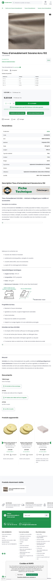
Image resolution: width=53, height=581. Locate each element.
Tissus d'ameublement (29, 8)
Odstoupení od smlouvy (25, 536)
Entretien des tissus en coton (43, 541)
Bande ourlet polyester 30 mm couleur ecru (26, 443)
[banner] (6, 2)
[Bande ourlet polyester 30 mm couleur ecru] (26, 429)
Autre (48, 60)
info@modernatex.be (29, 525)
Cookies (21, 541)
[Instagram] (4, 553)
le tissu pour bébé (41, 553)
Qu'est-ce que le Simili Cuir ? (43, 557)
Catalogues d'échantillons (35, 113)
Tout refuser (20, 574)
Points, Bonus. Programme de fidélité (26, 556)
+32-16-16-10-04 (12, 524)
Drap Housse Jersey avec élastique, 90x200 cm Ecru (43, 443)
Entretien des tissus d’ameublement (41, 544)
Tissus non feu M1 (41, 546)
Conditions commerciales (25, 534)
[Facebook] (2, 553)
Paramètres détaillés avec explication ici (26, 577)
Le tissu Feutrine (40, 555)
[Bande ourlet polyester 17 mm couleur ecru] (10, 429)
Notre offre (39, 534)
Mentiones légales (24, 540)
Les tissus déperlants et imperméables (42, 537)
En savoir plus (16, 67)
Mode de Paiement (24, 547)
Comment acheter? (24, 545)
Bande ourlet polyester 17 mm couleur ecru (10, 443)
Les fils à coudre (40, 539)
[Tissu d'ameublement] (26, 194)
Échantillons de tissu (24, 538)
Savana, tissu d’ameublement (45, 8)
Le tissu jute (39, 548)
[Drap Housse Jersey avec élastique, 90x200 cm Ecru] (43, 429)
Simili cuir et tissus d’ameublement (13, 8)
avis (37, 559)
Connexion (46, 515)
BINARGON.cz (48, 578)
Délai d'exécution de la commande (25, 553)
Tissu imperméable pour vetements (42, 550)
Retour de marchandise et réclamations (26, 550)
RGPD (21, 543)
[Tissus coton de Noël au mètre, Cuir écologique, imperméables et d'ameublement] (2, 8)
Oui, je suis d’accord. (32, 574)
